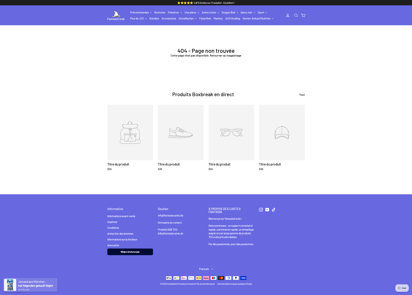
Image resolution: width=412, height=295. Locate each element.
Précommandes (139, 12)
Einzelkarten (186, 18)
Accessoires (169, 18)
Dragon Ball (229, 12)
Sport (261, 12)
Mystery (218, 18)
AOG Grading (232, 18)
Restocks (159, 12)
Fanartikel (205, 18)
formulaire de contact (170, 222)
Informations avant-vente (121, 216)
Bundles (154, 18)
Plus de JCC (137, 18)
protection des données (120, 233)
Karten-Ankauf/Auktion (257, 18)
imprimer (112, 221)
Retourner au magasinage (225, 55)
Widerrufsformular (130, 251)
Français (204, 268)
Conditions (113, 227)
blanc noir (247, 12)
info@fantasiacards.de (170, 215)
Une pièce (191, 12)
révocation (113, 245)
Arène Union (209, 12)
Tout (302, 94)
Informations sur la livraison (122, 239)
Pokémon (174, 12)
